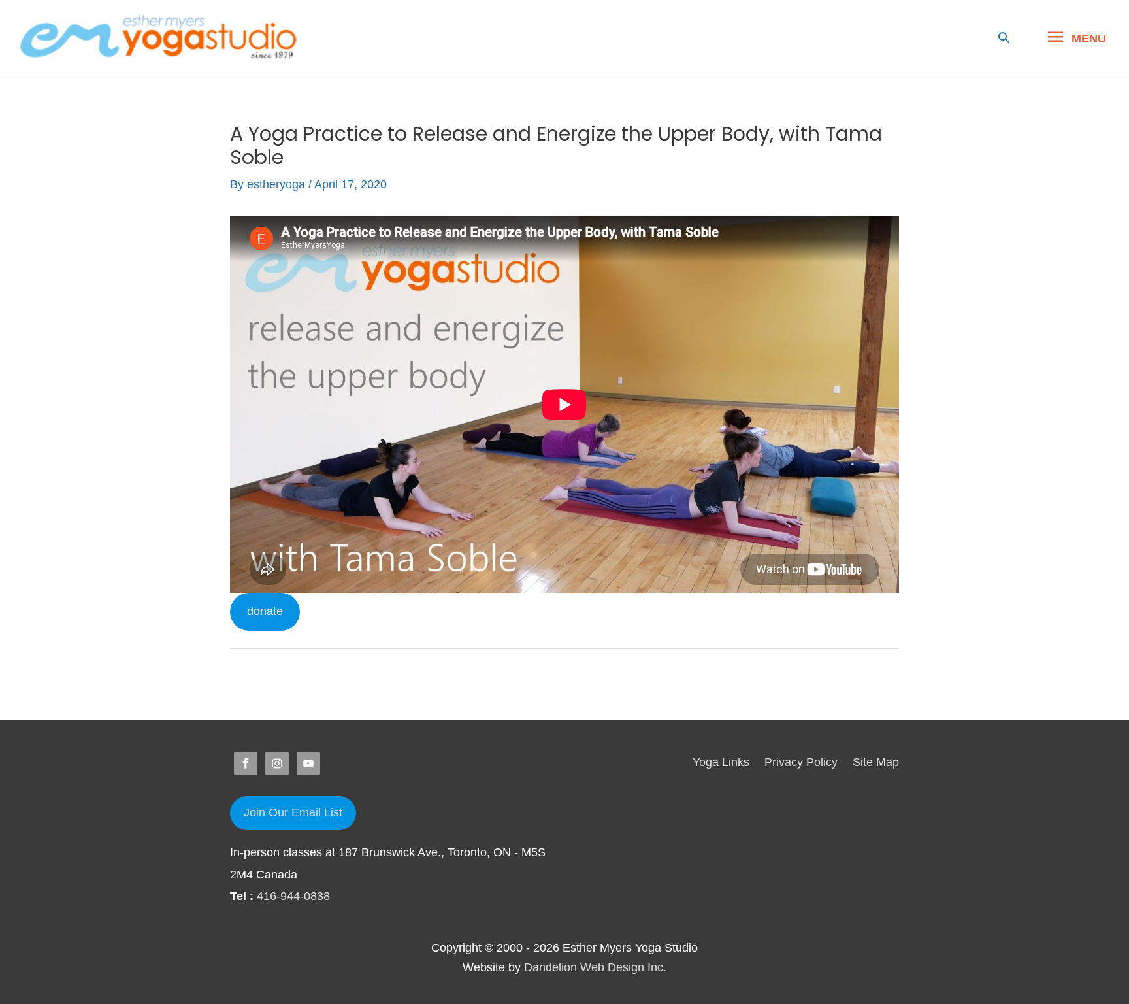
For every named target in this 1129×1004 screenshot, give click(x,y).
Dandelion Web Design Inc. (595, 967)
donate (265, 611)
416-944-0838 (293, 896)
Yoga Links (721, 762)
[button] (1003, 37)
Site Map (876, 762)
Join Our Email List (293, 812)
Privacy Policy (801, 762)
